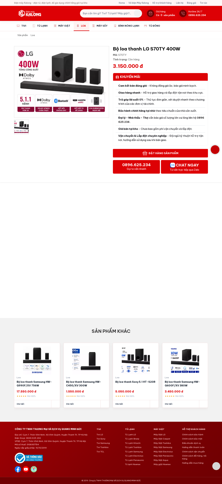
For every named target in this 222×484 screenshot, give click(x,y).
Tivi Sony (101, 439)
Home (122, 3)
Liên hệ (179, 3)
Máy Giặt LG (159, 434)
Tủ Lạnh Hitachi (132, 443)
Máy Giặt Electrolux (163, 451)
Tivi (23, 25)
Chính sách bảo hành (192, 434)
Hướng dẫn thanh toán (193, 447)
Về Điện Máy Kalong (139, 3)
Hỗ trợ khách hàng (162, 3)
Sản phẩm (23, 35)
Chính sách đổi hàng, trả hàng (194, 457)
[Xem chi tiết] (55, 404)
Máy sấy (102, 25)
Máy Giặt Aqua (161, 460)
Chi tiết (20, 404)
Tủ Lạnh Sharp (132, 439)
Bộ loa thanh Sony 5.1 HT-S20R (86, 381)
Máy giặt (64, 25)
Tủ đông (154, 25)
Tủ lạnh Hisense (132, 464)
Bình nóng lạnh (128, 25)
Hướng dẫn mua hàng (192, 463)
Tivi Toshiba (102, 447)
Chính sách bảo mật (192, 439)
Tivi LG (100, 434)
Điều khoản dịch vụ (191, 443)
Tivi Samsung (103, 443)
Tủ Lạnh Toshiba (133, 447)
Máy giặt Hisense (162, 464)
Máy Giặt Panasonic (163, 456)
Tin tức (203, 3)
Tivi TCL (100, 451)
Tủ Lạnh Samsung (134, 451)
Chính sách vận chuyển (193, 451)
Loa (83, 25)
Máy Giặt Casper (162, 439)
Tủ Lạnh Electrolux (134, 456)
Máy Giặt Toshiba (162, 443)
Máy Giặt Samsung (163, 447)
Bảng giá (191, 3)
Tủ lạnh (42, 25)
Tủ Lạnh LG (130, 434)
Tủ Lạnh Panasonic (134, 460)
